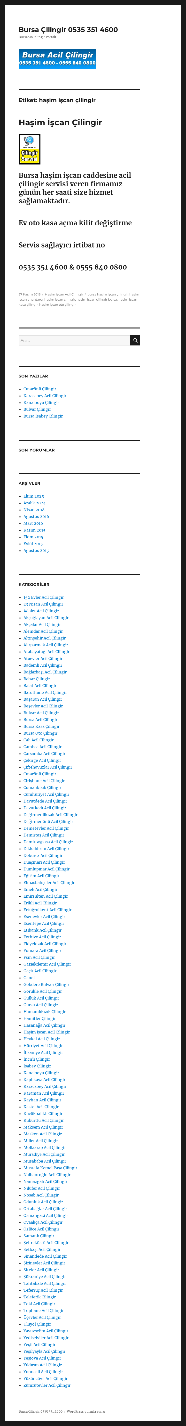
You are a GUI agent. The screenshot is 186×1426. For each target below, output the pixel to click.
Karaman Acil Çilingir (43, 1093)
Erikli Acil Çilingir (40, 903)
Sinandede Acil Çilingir (45, 1256)
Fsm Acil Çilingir (39, 957)
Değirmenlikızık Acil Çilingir (50, 814)
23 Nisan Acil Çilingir (43, 604)
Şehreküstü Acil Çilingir (46, 1242)
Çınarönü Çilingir (39, 388)
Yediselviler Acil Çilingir (46, 1337)
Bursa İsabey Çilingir (43, 416)
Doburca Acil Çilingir (42, 855)
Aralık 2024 (34, 502)
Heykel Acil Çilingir (41, 1038)
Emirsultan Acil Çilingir (45, 896)
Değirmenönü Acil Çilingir (48, 821)
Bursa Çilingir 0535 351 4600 (68, 29)
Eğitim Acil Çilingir (41, 875)
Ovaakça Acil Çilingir (42, 1222)
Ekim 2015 (33, 536)
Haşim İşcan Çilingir (60, 122)
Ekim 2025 (33, 496)
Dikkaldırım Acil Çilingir (46, 848)
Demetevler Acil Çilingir (46, 828)
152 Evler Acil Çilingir (43, 597)
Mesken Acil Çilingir (42, 1133)
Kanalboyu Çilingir (41, 402)
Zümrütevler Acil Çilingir (46, 1385)
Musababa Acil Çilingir (44, 1161)
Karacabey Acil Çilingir (44, 395)
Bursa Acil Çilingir (40, 719)
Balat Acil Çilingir (39, 685)
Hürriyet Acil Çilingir (43, 1045)
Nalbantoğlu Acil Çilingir (46, 1174)
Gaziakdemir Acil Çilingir (47, 964)
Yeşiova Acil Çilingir (42, 1358)
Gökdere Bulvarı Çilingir (46, 984)
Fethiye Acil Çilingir (42, 936)
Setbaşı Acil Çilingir (42, 1249)
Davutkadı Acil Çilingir (44, 807)
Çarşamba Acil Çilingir (44, 753)
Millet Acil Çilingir (40, 1140)
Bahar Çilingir (36, 678)
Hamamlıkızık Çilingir (44, 1011)
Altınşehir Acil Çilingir (44, 638)
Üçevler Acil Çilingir (42, 1317)
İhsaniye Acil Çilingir (43, 1052)
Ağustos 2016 (36, 516)
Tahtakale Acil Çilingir (44, 1283)
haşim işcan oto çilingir (57, 304)
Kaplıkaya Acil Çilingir (44, 1079)
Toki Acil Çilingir (39, 1303)
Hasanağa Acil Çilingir (44, 1025)
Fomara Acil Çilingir (42, 950)
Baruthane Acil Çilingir (45, 692)
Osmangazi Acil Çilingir (45, 1215)
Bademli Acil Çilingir (42, 665)
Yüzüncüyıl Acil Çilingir (45, 1378)
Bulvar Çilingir (37, 409)
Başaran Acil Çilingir (42, 699)
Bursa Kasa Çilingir (41, 726)
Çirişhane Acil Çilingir (44, 780)
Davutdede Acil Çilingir (45, 801)
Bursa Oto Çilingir (40, 733)
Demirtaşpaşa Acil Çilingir (48, 841)
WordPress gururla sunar (86, 1412)
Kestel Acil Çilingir (41, 1106)
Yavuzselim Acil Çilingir (45, 1330)
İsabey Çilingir (37, 1066)
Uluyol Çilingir (37, 1324)
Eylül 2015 (33, 543)
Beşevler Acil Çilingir (43, 706)
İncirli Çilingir (36, 1059)
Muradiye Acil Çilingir (44, 1154)
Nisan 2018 (34, 509)
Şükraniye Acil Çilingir (44, 1276)
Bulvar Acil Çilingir (41, 712)
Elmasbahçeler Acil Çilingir (49, 882)
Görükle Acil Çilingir (42, 991)
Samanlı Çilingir (38, 1235)
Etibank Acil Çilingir (42, 930)
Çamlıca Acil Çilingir (42, 746)
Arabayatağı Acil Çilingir (46, 651)
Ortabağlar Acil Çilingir (45, 1208)
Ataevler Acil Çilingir (42, 658)
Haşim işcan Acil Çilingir (64, 294)
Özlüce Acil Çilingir (41, 1229)
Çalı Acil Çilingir (38, 740)
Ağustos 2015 (36, 550)
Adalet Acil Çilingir (41, 610)
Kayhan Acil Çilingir (42, 1100)
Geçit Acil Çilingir (39, 970)
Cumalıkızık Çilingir (42, 787)
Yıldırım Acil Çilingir (42, 1364)
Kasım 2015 (34, 530)
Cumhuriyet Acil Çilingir (46, 794)
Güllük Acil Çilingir (41, 998)
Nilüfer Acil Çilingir (41, 1188)
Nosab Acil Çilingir (41, 1195)
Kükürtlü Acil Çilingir (43, 1120)
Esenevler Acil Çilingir (44, 916)
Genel (29, 977)
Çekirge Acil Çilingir (42, 760)
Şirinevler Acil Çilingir (44, 1263)
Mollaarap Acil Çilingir (44, 1147)
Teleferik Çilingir (39, 1297)
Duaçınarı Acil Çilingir (44, 862)
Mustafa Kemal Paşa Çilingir (50, 1167)
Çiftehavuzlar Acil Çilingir (47, 767)
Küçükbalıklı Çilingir (42, 1113)
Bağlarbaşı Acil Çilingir (45, 672)
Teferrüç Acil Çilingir (43, 1290)
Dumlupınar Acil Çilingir (46, 869)
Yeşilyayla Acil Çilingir (44, 1351)
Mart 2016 (33, 523)
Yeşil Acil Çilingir (39, 1344)
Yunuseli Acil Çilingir (43, 1371)
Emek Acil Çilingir (40, 889)
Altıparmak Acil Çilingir (45, 644)
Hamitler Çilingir (39, 1018)
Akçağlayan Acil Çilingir (46, 617)
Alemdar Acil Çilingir (43, 631)
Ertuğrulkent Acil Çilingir (47, 909)
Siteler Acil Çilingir (41, 1269)
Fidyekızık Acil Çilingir (44, 943)
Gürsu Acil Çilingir (40, 1004)
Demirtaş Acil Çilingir (43, 835)
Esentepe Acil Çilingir (43, 923)
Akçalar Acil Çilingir (42, 624)
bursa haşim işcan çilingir (107, 294)
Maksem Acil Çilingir (43, 1127)
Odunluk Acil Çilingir (43, 1201)
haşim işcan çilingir (59, 299)
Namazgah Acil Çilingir (45, 1181)
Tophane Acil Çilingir (43, 1310)
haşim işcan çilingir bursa (97, 299)
